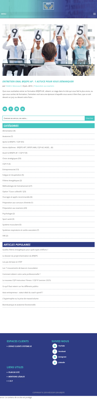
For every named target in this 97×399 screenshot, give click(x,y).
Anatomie (6, 136)
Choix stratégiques (10, 158)
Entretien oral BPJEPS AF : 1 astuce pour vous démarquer (38, 81)
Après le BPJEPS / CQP (11, 142)
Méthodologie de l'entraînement (15, 186)
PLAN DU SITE (14, 372)
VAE (4, 235)
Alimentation (7, 131)
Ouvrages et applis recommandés (16, 197)
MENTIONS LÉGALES (16, 376)
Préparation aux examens (44, 86)
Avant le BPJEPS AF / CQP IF (13, 153)
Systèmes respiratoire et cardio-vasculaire (19, 230)
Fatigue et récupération (11, 175)
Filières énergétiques (10, 180)
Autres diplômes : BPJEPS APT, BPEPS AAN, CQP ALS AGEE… (26, 147)
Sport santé (7, 219)
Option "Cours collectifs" (12, 191)
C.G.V (10, 381)
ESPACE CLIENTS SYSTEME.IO (20, 346)
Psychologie (7, 213)
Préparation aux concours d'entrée (16, 202)
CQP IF (5, 164)
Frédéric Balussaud (13, 86)
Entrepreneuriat (8, 169)
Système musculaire (10, 224)
